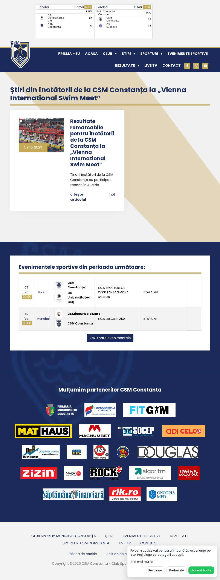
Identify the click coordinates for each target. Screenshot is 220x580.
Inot (112, 194)
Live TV (150, 65)
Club (107, 53)
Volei (41, 292)
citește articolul (78, 197)
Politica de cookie (82, 553)
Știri (126, 53)
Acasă (91, 53)
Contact (171, 65)
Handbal (43, 7)
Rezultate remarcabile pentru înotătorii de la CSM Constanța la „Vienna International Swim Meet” (92, 143)
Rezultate (125, 65)
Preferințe (176, 570)
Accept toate (201, 570)
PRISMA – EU (69, 53)
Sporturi (149, 53)
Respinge (155, 570)
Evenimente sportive (188, 53)
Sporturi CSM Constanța (86, 543)
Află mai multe (141, 562)
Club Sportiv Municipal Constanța (63, 535)
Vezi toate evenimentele (110, 337)
